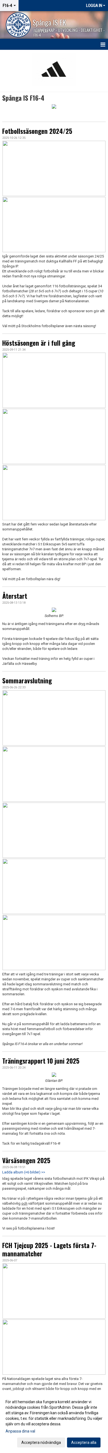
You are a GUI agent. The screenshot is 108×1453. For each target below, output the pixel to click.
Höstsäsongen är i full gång (38, 343)
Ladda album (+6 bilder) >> (23, 1172)
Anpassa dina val (20, 1431)
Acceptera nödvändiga (41, 1442)
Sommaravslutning (27, 680)
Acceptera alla (83, 1442)
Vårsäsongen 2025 (26, 1160)
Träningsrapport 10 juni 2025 (40, 1061)
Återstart (14, 596)
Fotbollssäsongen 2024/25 (37, 131)
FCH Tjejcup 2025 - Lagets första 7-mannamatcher (49, 1249)
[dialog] (54, 1422)
